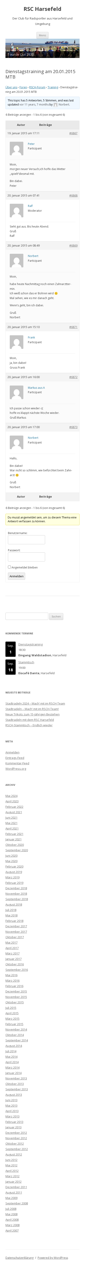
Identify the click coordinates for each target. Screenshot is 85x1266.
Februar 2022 (14, 807)
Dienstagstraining (30, 644)
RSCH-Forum (37, 87)
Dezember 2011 (16, 1187)
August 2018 (13, 904)
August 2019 (13, 872)
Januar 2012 (13, 1182)
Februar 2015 (14, 1024)
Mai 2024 (11, 796)
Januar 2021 (13, 839)
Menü (42, 35)
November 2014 (16, 1029)
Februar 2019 (14, 883)
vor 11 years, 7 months (34, 104)
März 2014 (12, 1067)
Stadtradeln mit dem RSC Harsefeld (29, 720)
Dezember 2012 (16, 1133)
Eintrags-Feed (14, 758)
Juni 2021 (11, 817)
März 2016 (12, 980)
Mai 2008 (11, 1214)
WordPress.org (15, 769)
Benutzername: (17, 533)
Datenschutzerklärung (19, 1258)
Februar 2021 (14, 834)
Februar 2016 (14, 986)
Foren (23, 87)
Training (53, 87)
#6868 (73, 195)
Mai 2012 (11, 1165)
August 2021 (13, 812)
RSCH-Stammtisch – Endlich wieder (29, 725)
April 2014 (12, 1062)
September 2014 (16, 1040)
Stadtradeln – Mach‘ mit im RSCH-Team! (32, 709)
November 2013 (16, 1078)
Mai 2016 (11, 975)
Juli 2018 (10, 910)
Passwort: (14, 550)
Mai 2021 (11, 823)
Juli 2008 (10, 1209)
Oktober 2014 (14, 1035)
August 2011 (13, 1192)
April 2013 (12, 1111)
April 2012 (12, 1171)
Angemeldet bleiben (25, 567)
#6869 (73, 245)
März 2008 (12, 1225)
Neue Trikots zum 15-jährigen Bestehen (32, 714)
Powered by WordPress (53, 1258)
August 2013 (13, 1095)
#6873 (73, 427)
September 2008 (16, 1203)
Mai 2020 (11, 861)
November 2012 (16, 1138)
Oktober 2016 (14, 964)
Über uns (11, 87)
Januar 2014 (13, 1073)
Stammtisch (26, 662)
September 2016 (16, 970)
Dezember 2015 (16, 991)
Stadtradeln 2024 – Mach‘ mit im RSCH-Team (35, 703)
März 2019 (12, 877)
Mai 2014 (11, 1057)
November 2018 (16, 894)
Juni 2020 (11, 856)
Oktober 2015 (14, 1002)
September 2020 (16, 850)
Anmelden (17, 576)
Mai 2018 (11, 915)
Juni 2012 (11, 1160)
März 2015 (12, 1019)
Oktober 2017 (14, 937)
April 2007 (12, 1230)
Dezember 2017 (16, 926)
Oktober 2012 (14, 1143)
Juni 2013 (11, 1100)
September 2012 (16, 1149)
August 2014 (13, 1046)
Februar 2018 (14, 921)
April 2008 (12, 1220)
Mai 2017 (11, 942)
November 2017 (16, 932)
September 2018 (16, 899)
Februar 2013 (14, 1122)
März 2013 (12, 1116)
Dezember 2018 (16, 888)
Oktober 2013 (14, 1084)
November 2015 (16, 997)
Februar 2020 (14, 866)
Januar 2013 (13, 1127)
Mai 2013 (11, 1105)
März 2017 (12, 953)
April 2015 (12, 1013)
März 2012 (12, 1176)
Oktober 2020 (14, 845)
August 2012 (13, 1154)
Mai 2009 (11, 1198)
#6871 (73, 327)
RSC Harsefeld (42, 8)
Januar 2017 (13, 959)
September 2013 (16, 1089)
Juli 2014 (10, 1051)
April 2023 (12, 801)
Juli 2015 (10, 1008)
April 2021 (12, 828)
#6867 (73, 133)
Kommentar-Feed (17, 763)
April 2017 (12, 948)
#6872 (73, 377)
